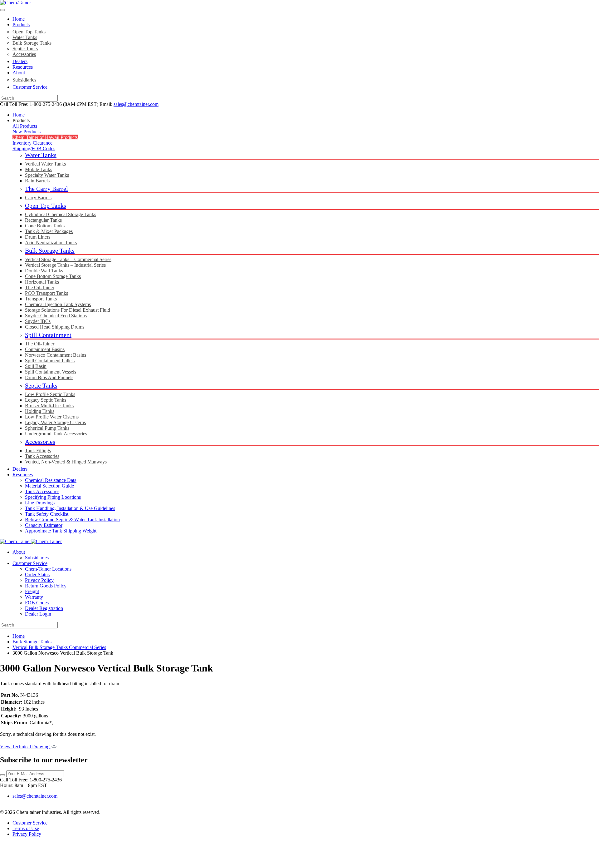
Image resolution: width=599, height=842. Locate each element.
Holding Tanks (39, 411)
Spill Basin (35, 366)
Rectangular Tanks (43, 220)
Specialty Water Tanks (47, 175)
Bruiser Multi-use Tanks (49, 405)
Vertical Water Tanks (45, 163)
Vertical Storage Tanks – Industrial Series (65, 265)
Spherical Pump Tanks (47, 428)
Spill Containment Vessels (50, 371)
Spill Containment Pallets (50, 360)
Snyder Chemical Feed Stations (56, 315)
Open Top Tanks (29, 31)
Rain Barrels (37, 180)
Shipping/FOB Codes (33, 148)
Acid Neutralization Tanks (51, 242)
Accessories (24, 54)
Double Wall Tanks (44, 270)
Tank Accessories (42, 456)
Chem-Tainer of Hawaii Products (45, 137)
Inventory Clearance (32, 143)
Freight (32, 591)
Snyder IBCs (38, 321)
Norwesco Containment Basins (55, 355)
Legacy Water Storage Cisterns (55, 422)
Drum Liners (37, 237)
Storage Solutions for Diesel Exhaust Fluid (67, 310)
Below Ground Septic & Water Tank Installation (72, 519)
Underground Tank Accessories (56, 433)
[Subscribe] (2, 775)
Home (18, 19)
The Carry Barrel (46, 188)
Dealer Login (38, 614)
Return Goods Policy (45, 585)
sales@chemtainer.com (136, 104)
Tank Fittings (38, 450)
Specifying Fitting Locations (53, 497)
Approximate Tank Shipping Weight (60, 530)
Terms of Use (25, 828)
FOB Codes (37, 602)
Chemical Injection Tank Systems (58, 304)
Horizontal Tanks (42, 282)
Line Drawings (40, 502)
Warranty (34, 597)
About (18, 72)
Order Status (37, 574)
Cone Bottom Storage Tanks (53, 276)
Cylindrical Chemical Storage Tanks (60, 214)
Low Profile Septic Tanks (50, 394)
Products (21, 24)
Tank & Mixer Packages (49, 231)
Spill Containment (48, 334)
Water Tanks (24, 37)
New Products (26, 131)
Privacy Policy (39, 580)
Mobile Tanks (38, 169)
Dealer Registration (44, 608)
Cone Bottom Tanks (45, 225)
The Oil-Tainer (39, 287)
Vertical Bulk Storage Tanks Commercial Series (59, 647)
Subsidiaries (24, 79)
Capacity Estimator (43, 525)
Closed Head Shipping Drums (54, 326)
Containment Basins (45, 349)
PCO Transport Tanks (46, 293)
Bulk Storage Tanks (31, 43)
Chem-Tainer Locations (48, 569)
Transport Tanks (41, 298)
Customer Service (29, 87)
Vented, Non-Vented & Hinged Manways (66, 461)
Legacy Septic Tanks (45, 400)
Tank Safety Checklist (46, 514)
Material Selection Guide (49, 485)
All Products (24, 126)
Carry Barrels (38, 197)
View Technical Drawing (25, 746)
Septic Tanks (25, 48)
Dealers (19, 61)
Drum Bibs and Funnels (49, 377)
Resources (22, 67)
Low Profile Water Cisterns (52, 416)
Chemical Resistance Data (50, 480)
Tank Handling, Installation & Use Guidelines (70, 508)
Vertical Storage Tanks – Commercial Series (68, 259)
